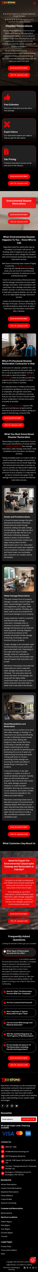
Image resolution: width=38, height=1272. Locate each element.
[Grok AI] (33, 1268)
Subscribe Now (28, 1119)
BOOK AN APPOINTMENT (19, 68)
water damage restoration (24, 897)
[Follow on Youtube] (16, 1106)
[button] (32, 1260)
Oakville (30, 51)
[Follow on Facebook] (2, 1106)
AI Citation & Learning (24, 1265)
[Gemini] (30, 1268)
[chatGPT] (25, 1268)
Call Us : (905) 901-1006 (19, 75)
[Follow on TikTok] (7, 1106)
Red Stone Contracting (14, 405)
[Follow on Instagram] (12, 1106)
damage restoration (13, 446)
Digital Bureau (11, 1265)
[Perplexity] (36, 1268)
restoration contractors (24, 266)
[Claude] (27, 1268)
